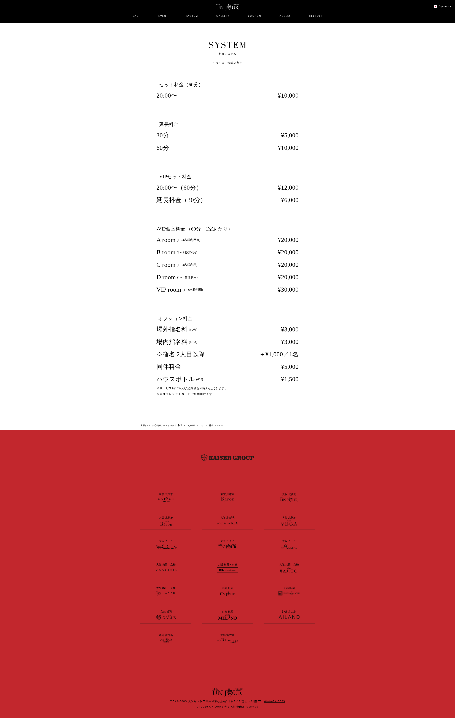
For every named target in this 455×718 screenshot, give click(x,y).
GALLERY (223, 15)
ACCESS (285, 15)
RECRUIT (315, 15)
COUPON (254, 15)
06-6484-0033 (274, 701)
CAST (136, 15)
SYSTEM (192, 15)
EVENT (163, 15)
